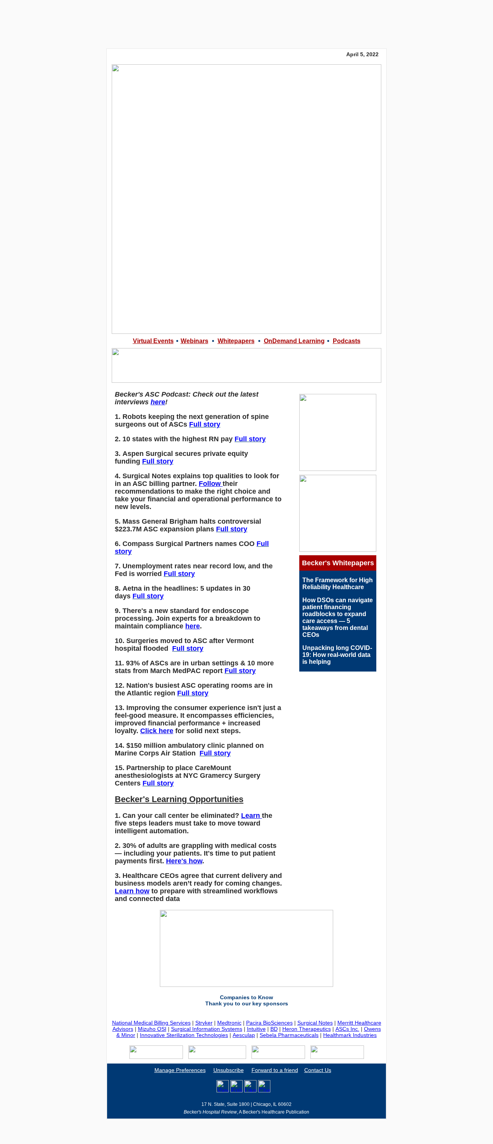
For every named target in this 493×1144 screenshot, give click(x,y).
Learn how (132, 891)
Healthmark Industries (350, 1035)
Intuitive (256, 1029)
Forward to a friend (275, 1070)
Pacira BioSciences (269, 1023)
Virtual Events (153, 341)
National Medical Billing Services (151, 1023)
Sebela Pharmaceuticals (289, 1035)
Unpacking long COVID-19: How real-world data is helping (337, 655)
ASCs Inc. (347, 1029)
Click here (156, 731)
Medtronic (229, 1023)
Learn (251, 815)
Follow (211, 483)
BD (274, 1029)
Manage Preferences (180, 1070)
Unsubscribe (228, 1070)
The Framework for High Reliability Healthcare (337, 583)
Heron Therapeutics (306, 1029)
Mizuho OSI (152, 1029)
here (158, 402)
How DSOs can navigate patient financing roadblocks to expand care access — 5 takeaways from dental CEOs (337, 617)
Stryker (204, 1023)
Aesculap (244, 1035)
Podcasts (347, 341)
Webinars (194, 341)
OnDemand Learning (294, 341)
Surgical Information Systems (206, 1029)
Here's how (184, 861)
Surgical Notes (315, 1023)
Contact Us (317, 1070)
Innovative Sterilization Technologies (184, 1035)
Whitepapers (236, 341)
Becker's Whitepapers (338, 563)
